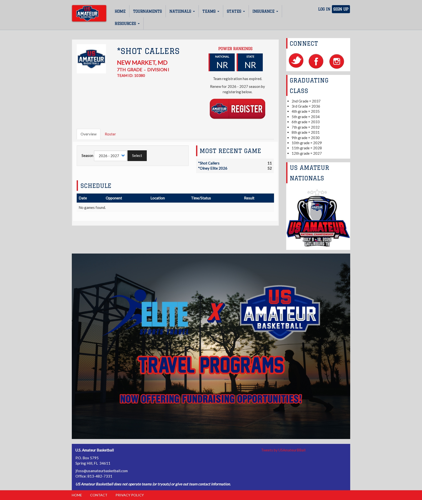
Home (120, 11)
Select (137, 155)
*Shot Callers (209, 163)
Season (87, 155)
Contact (98, 495)
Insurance (264, 11)
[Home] (89, 13)
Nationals (180, 11)
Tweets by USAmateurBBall (283, 450)
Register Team (237, 108)
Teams (209, 11)
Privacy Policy (130, 495)
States (235, 11)
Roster (110, 134)
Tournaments (147, 11)
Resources (126, 23)
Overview (88, 134)
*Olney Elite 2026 (212, 168)
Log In (324, 9)
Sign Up (340, 9)
